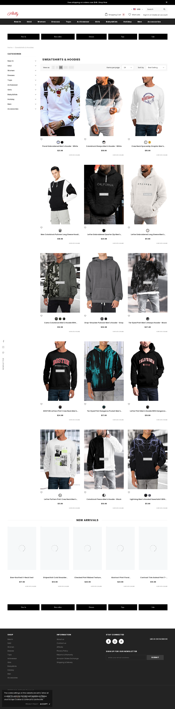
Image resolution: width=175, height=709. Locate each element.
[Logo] (13, 13)
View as (46, 67)
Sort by (141, 67)
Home (10, 47)
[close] (166, 2)
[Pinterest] (121, 641)
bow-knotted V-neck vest (21, 577)
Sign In (146, 15)
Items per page (113, 67)
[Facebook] (108, 641)
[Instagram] (114, 641)
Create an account (159, 15)
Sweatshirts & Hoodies (24, 47)
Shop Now (102, 2)
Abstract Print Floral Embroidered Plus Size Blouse (120, 577)
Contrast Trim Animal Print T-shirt (153, 577)
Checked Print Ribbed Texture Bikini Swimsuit (87, 577)
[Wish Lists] (41, 139)
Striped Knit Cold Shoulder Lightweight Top (54, 577)
